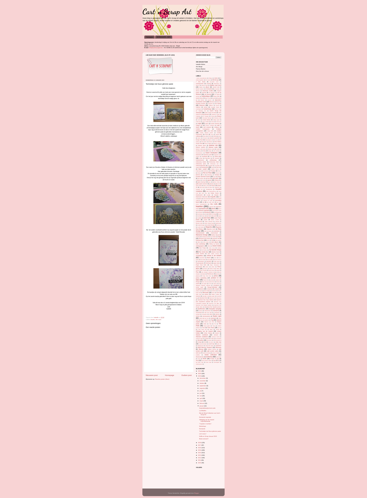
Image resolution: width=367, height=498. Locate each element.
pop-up (198, 276)
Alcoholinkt (209, 89)
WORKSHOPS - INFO (164, 37)
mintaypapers (200, 246)
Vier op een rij (217, 340)
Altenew (198, 90)
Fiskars (219, 171)
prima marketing (201, 278)
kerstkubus (200, 214)
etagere (197, 167)
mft (157, 319)
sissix (213, 292)
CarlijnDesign (207, 109)
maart (201, 401)
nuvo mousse (218, 259)
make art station (208, 231)
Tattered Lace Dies (209, 321)
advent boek (205, 85)
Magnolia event (211, 229)
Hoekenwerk (199, 195)
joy (203, 202)
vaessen (216, 335)
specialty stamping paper (209, 296)
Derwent (205, 138)
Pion (197, 272)
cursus (217, 134)
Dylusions (198, 154)
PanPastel (208, 263)
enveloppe (210, 165)
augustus (202, 388)
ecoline (200, 158)
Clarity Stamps (207, 119)
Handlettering (209, 189)
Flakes (199, 173)
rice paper (204, 283)
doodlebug (198, 150)
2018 (199, 442)
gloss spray (206, 185)
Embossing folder (214, 162)
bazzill (213, 98)
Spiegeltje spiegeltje (215, 308)
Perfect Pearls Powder (201, 270)
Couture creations (209, 125)
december (203, 378)
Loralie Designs (201, 225)
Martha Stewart (215, 235)
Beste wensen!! (203, 439)
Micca (199, 242)
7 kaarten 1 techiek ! (205, 424)
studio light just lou (203, 318)
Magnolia (209, 227)
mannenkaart (214, 233)
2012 (199, 457)
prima (216, 276)
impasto (216, 195)
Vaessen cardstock (202, 336)
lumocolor (219, 225)
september (203, 385)
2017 (199, 445)
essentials (217, 165)
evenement (204, 167)
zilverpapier (216, 362)
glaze (209, 182)
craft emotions (207, 127)
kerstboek (200, 212)
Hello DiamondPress (211, 191)
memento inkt (215, 238)
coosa (212, 121)
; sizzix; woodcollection (201, 78)
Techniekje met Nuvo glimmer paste (210, 431)
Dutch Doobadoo (212, 153)
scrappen (217, 289)
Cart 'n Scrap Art (166, 11)
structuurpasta (206, 316)
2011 (199, 460)
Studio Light (217, 316)
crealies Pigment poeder (206, 132)
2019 (199, 376)
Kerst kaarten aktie (216, 210)
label (208, 216)
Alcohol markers (200, 89)
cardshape (198, 109)
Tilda (210, 323)
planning (218, 274)
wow (199, 358)
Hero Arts (204, 193)
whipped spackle (212, 349)
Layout (205, 219)
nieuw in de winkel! (214, 255)
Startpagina (149, 37)
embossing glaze (201, 163)
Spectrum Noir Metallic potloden (204, 305)
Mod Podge (202, 248)
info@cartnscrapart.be (156, 47)
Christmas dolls (217, 118)
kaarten (199, 206)
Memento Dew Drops (204, 238)
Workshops (202, 426)
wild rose (198, 353)
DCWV (209, 136)
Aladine (201, 87)
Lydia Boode (200, 227)
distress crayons (217, 143)
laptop (219, 216)
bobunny (202, 105)
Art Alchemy (212, 92)
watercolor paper (209, 345)
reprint (197, 283)
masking (198, 236)
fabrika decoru (215, 169)
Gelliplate (198, 180)
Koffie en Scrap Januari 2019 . (208, 436)
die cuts (216, 139)
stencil (211, 314)
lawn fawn (207, 218)
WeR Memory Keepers (205, 347)
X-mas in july (214, 358)
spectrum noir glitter (214, 303)
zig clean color (199, 362)
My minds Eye (203, 252)
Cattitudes (198, 116)
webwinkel (218, 345)
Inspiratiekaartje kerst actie (207, 408)
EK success (216, 158)
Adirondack (216, 83)
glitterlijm (211, 183)
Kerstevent (207, 212)
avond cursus (199, 98)
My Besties (204, 250)
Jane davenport (207, 198)
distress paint (211, 149)
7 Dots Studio (200, 81)
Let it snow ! (202, 434)
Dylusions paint (207, 154)
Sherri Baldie (207, 290)
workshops (218, 356)
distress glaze (202, 145)
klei (205, 214)
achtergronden (200, 83)
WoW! (204, 358)
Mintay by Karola (214, 244)
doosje (209, 150)
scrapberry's (199, 289)
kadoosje (211, 206)
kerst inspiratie (204, 210)
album (207, 87)
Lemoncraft (199, 221)
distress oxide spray (201, 149)
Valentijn (207, 338)
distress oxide (213, 147)
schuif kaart (199, 287)
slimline (206, 294)
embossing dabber (201, 162)
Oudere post (186, 375)
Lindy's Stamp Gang (209, 223)
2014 (199, 452)
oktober (202, 383)
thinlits (204, 323)
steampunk (216, 312)
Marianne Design (202, 235)
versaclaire (218, 338)
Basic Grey (207, 98)
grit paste (209, 187)
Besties (202, 100)
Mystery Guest (215, 252)
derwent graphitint (214, 138)
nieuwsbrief (202, 257)
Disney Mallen (208, 143)
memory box (200, 240)
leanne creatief (215, 219)
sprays (200, 310)
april (201, 398)
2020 (199, 373)
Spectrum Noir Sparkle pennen (213, 307)
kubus (203, 216)
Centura (213, 116)
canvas (205, 107)
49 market (208, 80)
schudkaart (216, 285)
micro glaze (206, 242)
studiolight (213, 318)
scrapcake (209, 289)
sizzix (218, 292)
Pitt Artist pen (210, 274)
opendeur (208, 261)
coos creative (206, 121)
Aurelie (197, 96)
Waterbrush (200, 345)
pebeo (213, 266)
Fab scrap (218, 167)
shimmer (214, 290)
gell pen (208, 178)
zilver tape (208, 362)
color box (198, 121)
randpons (217, 280)
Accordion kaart (214, 81)
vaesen (217, 333)
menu (208, 240)
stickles (198, 316)
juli (201, 391)
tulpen (211, 329)
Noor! (208, 257)
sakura (215, 283)
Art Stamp (217, 94)
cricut (206, 134)
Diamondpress (208, 139)
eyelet (212, 167)
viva (205, 342)
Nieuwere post (152, 375)
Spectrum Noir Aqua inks (215, 298)
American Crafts (208, 90)
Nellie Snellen (200, 253)
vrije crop (218, 342)
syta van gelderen (204, 320)
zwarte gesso (199, 364)
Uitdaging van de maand (204, 331)
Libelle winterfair (209, 221)
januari (202, 406)
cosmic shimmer (215, 123)
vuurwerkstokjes (203, 343)
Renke (218, 281)
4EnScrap (215, 80)
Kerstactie (202, 428)
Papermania (199, 266)
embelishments (200, 160)
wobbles (198, 354)
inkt (201, 198)
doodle (218, 149)
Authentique (206, 96)
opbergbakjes (201, 261)
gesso (209, 180)
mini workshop (200, 244)
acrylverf (209, 83)
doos (204, 151)
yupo (214, 360)
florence (198, 174)
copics (206, 123)
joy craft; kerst (210, 202)
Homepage (169, 375)
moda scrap (212, 248)
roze (210, 283)
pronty (211, 280)
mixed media (216, 246)
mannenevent (200, 233)
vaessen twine (199, 338)
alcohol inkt (216, 87)
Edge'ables (207, 158)
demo (199, 138)
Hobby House (215, 193)
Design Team (199, 140)
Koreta (219, 214)
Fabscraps (198, 171)
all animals (216, 89)
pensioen (205, 268)
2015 (199, 450)
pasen (206, 266)
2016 (199, 447)
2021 (199, 371)
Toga (214, 325)
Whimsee (218, 347)
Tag (212, 320)
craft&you (216, 127)
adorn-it (197, 85)
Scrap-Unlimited (212, 287)
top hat (219, 327)
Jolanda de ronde (207, 200)
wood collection (211, 355)
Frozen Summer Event (203, 176)
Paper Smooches (214, 265)
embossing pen (214, 163)
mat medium (213, 236)
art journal (208, 94)
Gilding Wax (218, 180)
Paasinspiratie (199, 263)
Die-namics (204, 141)
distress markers (200, 147)
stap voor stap (208, 312)
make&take (216, 231)
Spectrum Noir (203, 298)
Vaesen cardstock (202, 335)
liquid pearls (218, 223)
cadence (198, 107)
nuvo (159, 319)
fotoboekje (209, 174)
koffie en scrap (212, 214)
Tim (215, 323)
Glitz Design (199, 185)
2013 (199, 455)
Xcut (197, 360)
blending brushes (200, 103)
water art (219, 343)
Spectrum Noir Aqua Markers (206, 300)
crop (212, 134)
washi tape (212, 344)
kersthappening (217, 212)
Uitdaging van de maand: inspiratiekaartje (206, 420)
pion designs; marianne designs (209, 272)
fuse (214, 176)
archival (204, 92)
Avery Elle (216, 96)
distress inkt (213, 145)
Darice (204, 136)
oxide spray (216, 261)
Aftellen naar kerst (215, 85)
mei (201, 396)
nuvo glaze (203, 259)
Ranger (198, 281)
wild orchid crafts (212, 351)
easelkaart (204, 156)
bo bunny (218, 103)
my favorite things (215, 250)
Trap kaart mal (202, 329)
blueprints (210, 103)
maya (219, 236)
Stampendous (207, 310)
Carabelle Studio (215, 107)
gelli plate (215, 178)
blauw (218, 101)
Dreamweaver (199, 152)
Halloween (217, 187)
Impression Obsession (202, 196)
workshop (209, 357)
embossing (213, 160)
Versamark (209, 340)
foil (203, 174)
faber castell (202, 169)
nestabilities (199, 255)
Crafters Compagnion (202, 129)
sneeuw (198, 296)
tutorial (217, 329)
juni (201, 393)
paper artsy (216, 263)
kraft (199, 216)
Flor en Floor (207, 173)
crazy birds (210, 131)
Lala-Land (213, 216)
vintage (200, 342)
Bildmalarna (212, 101)
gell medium (200, 178)
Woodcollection (200, 357)
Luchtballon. (203, 410)
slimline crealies (215, 294)
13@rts (216, 78)
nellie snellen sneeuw (213, 253)
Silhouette (205, 292)
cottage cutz (199, 125)
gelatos (219, 176)
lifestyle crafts (199, 223)
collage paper (216, 119)
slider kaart (199, 294)
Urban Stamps (208, 333)
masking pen (205, 236)
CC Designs (206, 116)
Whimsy (201, 349)
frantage (217, 174)
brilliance (211, 105)
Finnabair (213, 171)
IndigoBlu (213, 196)
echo (211, 156)
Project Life (205, 280)
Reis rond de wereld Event (208, 281)
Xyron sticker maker (206, 360)
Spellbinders (201, 308)
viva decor (210, 342)
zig (219, 360)
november (203, 381)
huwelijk (208, 195)
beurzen (210, 100)
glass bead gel (202, 182)
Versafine (200, 340)
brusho (153, 319)
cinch (199, 119)
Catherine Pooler (215, 114)
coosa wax (218, 121)
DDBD (214, 136)
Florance (217, 173)
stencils (217, 314)
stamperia (216, 310)
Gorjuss (213, 185)
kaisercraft (204, 208)
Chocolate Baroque (207, 118)
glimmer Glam (216, 182)
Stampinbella (199, 312)
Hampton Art (199, 189)
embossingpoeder (200, 165)
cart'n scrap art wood (210, 112)
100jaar (210, 78)
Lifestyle (217, 221)
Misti (209, 246)
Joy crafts (213, 204)
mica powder (218, 240)
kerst (213, 208)
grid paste (202, 187)
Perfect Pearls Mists (214, 268)
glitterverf (217, 183)
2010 (199, 463)
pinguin (218, 270)
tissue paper (207, 325)
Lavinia (199, 218)
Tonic (203, 327)
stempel (198, 314)
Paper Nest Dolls (201, 265)
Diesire (210, 141)
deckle (219, 136)
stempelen (204, 314)
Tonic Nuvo (210, 327)
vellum (212, 338)
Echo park (218, 156)
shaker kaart (199, 290)
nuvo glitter (210, 259)
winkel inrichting (206, 353)
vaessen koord (215, 336)
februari (202, 403)
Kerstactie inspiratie (205, 417)
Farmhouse (205, 171)
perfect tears (211, 270)
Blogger (196, 493)
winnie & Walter (216, 353)
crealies (219, 131)
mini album (214, 242)
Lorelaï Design (211, 225)
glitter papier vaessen (201, 184)
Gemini (204, 180)
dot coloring (216, 150)
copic (199, 123)
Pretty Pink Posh (207, 276)
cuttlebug (198, 136)
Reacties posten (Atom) (162, 379)
